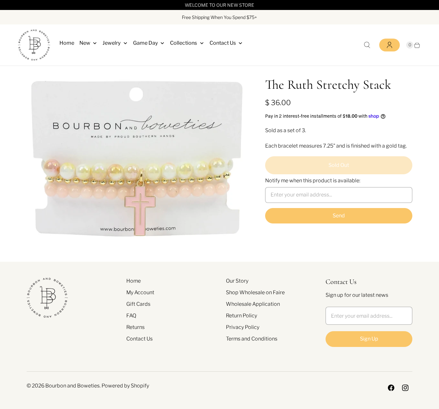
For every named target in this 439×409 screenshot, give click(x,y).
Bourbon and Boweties (72, 386)
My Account (140, 292)
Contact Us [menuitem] (223, 43)
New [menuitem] (84, 43)
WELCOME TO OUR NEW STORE (219, 5)
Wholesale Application (253, 304)
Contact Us (139, 339)
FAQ (131, 316)
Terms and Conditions (251, 339)
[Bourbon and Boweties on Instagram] (405, 388)
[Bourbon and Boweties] (34, 45)
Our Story (237, 281)
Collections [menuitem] (183, 43)
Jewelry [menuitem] (112, 43)
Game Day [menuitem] (145, 43)
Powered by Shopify (125, 386)
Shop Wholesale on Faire (255, 292)
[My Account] (389, 45)
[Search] (367, 45)
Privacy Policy (242, 327)
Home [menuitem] (66, 43)
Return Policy (241, 316)
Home (133, 281)
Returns (135, 327)
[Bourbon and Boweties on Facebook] (391, 388)
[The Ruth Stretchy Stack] (137, 158)
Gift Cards (138, 304)
